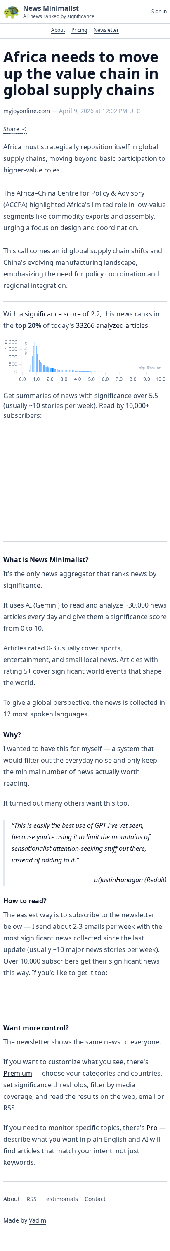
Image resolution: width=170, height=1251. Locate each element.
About (58, 29)
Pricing (79, 29)
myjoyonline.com (26, 111)
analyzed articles (112, 325)
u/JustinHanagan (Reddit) (130, 879)
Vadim (37, 1220)
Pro (152, 1127)
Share (11, 129)
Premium (17, 1073)
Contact (95, 1199)
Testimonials (60, 1199)
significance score (53, 313)
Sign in (159, 11)
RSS (31, 1199)
